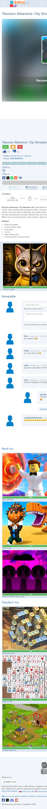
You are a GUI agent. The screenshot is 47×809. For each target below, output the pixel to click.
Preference (32, 796)
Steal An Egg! (6, 548)
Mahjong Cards (7, 702)
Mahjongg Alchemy (8, 653)
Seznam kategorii (11, 791)
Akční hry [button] (6, 163)
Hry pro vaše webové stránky (15, 796)
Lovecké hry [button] (31, 163)
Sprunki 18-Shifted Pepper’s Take (13, 596)
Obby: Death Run (7, 499)
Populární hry (10, 602)
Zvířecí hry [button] (41, 163)
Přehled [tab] (14, 187)
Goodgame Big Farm (9, 750)
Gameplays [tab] (32, 187)
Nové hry (7, 448)
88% (5, 147)
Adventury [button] (21, 163)
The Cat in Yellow (8, 289)
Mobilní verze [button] (11, 781)
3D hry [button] (14, 163)
